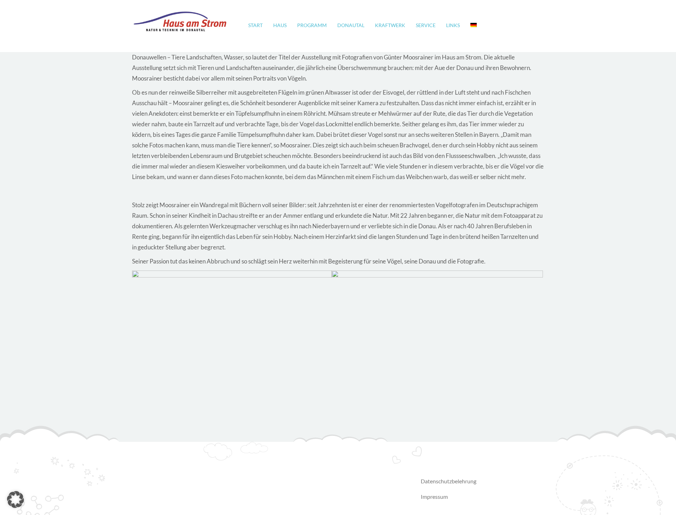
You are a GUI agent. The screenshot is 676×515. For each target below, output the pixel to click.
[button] (15, 499)
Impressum (434, 496)
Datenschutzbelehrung (448, 481)
